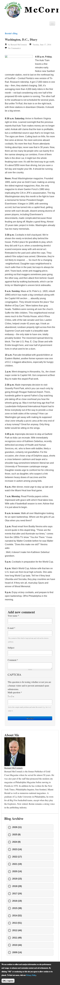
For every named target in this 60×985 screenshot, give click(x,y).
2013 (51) (30, 923)
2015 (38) (30, 908)
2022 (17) (30, 857)
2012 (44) (30, 930)
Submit (30, 718)
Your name (13, 615)
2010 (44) (30, 945)
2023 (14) (30, 849)
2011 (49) (30, 938)
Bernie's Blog (11, 33)
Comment (13, 660)
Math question (15, 692)
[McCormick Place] (31, 9)
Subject (11, 647)
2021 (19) (30, 864)
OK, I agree (8, 981)
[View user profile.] (14, 751)
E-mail (11, 628)
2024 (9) (29, 842)
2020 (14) (30, 871)
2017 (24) (30, 893)
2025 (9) (29, 834)
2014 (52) (30, 915)
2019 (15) (30, 879)
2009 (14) (30, 952)
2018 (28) (30, 886)
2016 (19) (30, 901)
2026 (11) (30, 827)
